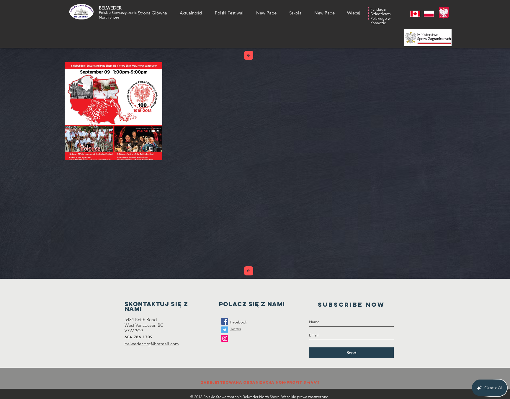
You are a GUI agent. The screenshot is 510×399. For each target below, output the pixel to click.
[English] (412, 13)
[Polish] (426, 13)
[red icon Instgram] (224, 338)
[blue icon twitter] (224, 329)
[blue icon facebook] (224, 321)
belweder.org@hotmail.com (152, 344)
